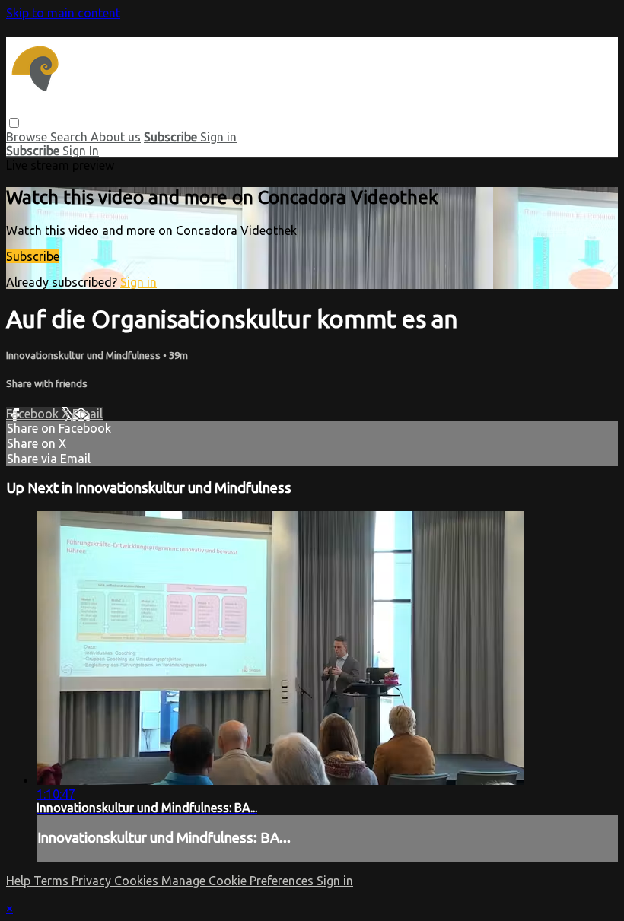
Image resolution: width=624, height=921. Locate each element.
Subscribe (32, 256)
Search (70, 137)
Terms (52, 881)
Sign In (80, 150)
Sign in (218, 137)
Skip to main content (63, 13)
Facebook (34, 414)
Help (19, 881)
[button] (14, 123)
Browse (28, 137)
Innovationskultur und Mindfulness (84, 355)
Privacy (93, 881)
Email (87, 414)
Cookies (137, 881)
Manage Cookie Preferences (239, 881)
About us (116, 137)
